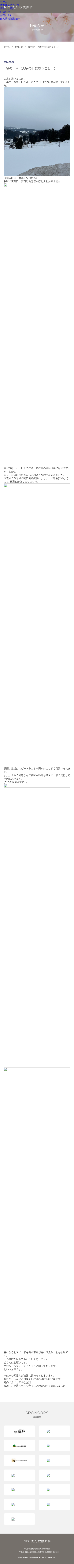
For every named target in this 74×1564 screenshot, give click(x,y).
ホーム (3, 1)
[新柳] (19, 1431)
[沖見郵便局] (54, 1475)
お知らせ (5, 11)
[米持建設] (19, 1445)
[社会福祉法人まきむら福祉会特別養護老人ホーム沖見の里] (19, 1489)
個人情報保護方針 (10, 18)
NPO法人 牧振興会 (18, 7)
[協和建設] (19, 1504)
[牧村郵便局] (54, 1445)
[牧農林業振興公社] (19, 1460)
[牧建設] (54, 1431)
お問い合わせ (7, 15)
